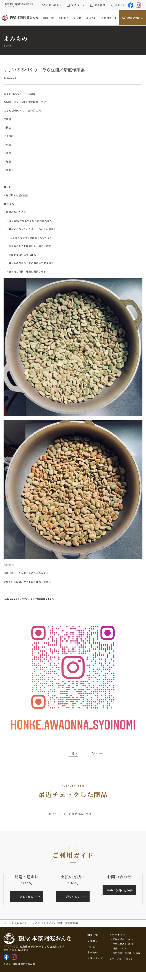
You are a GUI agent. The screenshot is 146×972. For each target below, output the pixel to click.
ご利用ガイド (117, 934)
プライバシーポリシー (122, 958)
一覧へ (73, 753)
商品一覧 (92, 934)
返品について (120, 948)
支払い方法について (123, 944)
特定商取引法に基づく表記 (127, 953)
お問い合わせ (95, 958)
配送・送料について (123, 939)
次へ (94, 753)
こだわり (92, 940)
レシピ (91, 946)
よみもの (92, 952)
